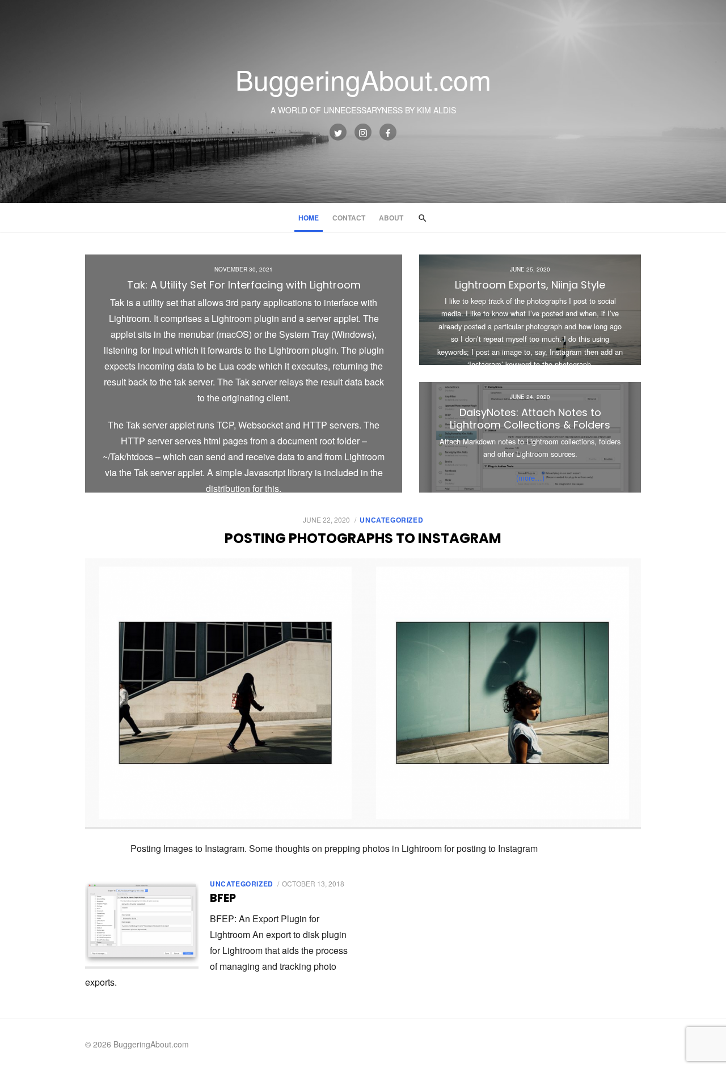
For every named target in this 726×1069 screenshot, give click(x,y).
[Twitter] (338, 132)
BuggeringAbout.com (363, 79)
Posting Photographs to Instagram (363, 538)
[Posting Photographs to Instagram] (363, 693)
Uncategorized (391, 520)
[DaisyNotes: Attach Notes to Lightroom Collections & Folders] (530, 437)
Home (308, 218)
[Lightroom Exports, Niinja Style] (530, 309)
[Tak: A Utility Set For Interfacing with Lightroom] (243, 373)
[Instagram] (363, 132)
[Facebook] (387, 132)
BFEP (223, 898)
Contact (348, 218)
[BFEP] (142, 924)
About (391, 218)
